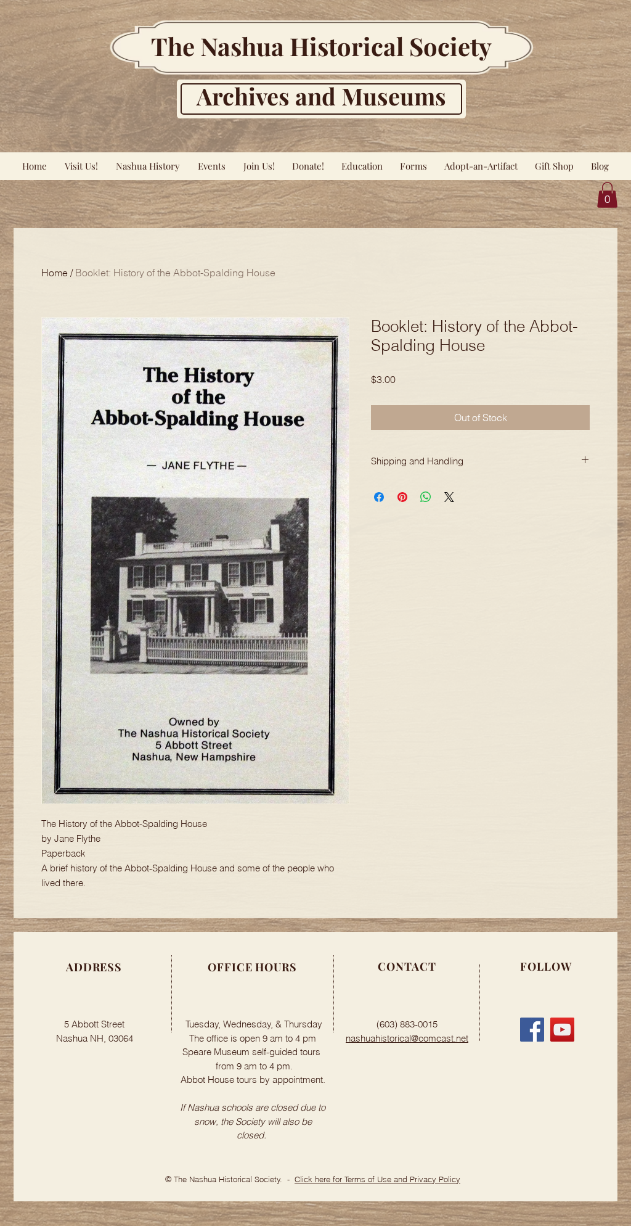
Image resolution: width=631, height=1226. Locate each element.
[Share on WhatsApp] (425, 497)
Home (54, 272)
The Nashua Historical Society (321, 46)
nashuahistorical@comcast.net (407, 1038)
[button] (607, 195)
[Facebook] (532, 1030)
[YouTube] (562, 1030)
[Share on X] (449, 497)
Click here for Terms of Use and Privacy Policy (377, 1179)
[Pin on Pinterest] (402, 497)
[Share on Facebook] (379, 497)
